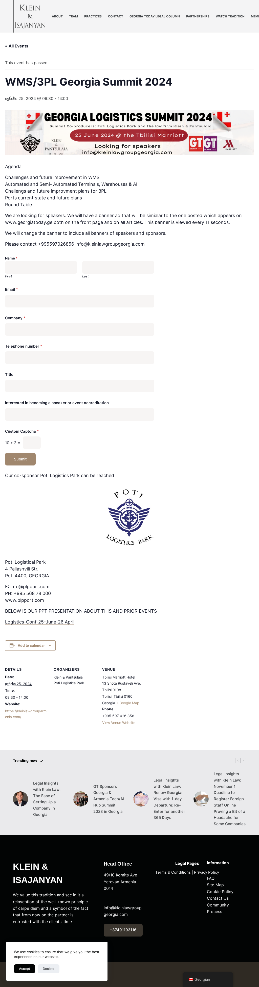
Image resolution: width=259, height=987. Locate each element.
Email (11, 289)
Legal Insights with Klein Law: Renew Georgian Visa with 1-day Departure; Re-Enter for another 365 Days (169, 799)
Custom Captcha (22, 431)
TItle (9, 374)
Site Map (215, 884)
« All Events (16, 45)
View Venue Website (118, 722)
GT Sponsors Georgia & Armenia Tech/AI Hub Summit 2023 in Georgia (108, 799)
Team (73, 16)
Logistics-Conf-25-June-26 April (39, 622)
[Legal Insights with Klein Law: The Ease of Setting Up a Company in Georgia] (20, 799)
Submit (20, 459)
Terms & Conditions (173, 872)
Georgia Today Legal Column (155, 16)
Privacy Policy (206, 872)
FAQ (210, 878)
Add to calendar (31, 645)
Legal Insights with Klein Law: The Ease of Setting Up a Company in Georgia (46, 799)
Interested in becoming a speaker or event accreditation (57, 402)
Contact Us (218, 898)
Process (214, 911)
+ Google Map (127, 703)
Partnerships (197, 16)
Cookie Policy (220, 891)
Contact (115, 16)
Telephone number (23, 346)
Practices (93, 16)
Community (218, 904)
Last (85, 276)
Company (15, 318)
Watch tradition (230, 16)
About (57, 16)
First (8, 276)
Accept (24, 969)
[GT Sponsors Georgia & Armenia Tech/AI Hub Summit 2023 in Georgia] (80, 799)
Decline (48, 969)
